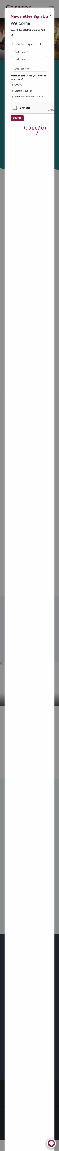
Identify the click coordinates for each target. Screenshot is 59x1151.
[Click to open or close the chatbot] (51, 1143)
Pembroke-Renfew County (28, 96)
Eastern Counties (23, 90)
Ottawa (18, 85)
